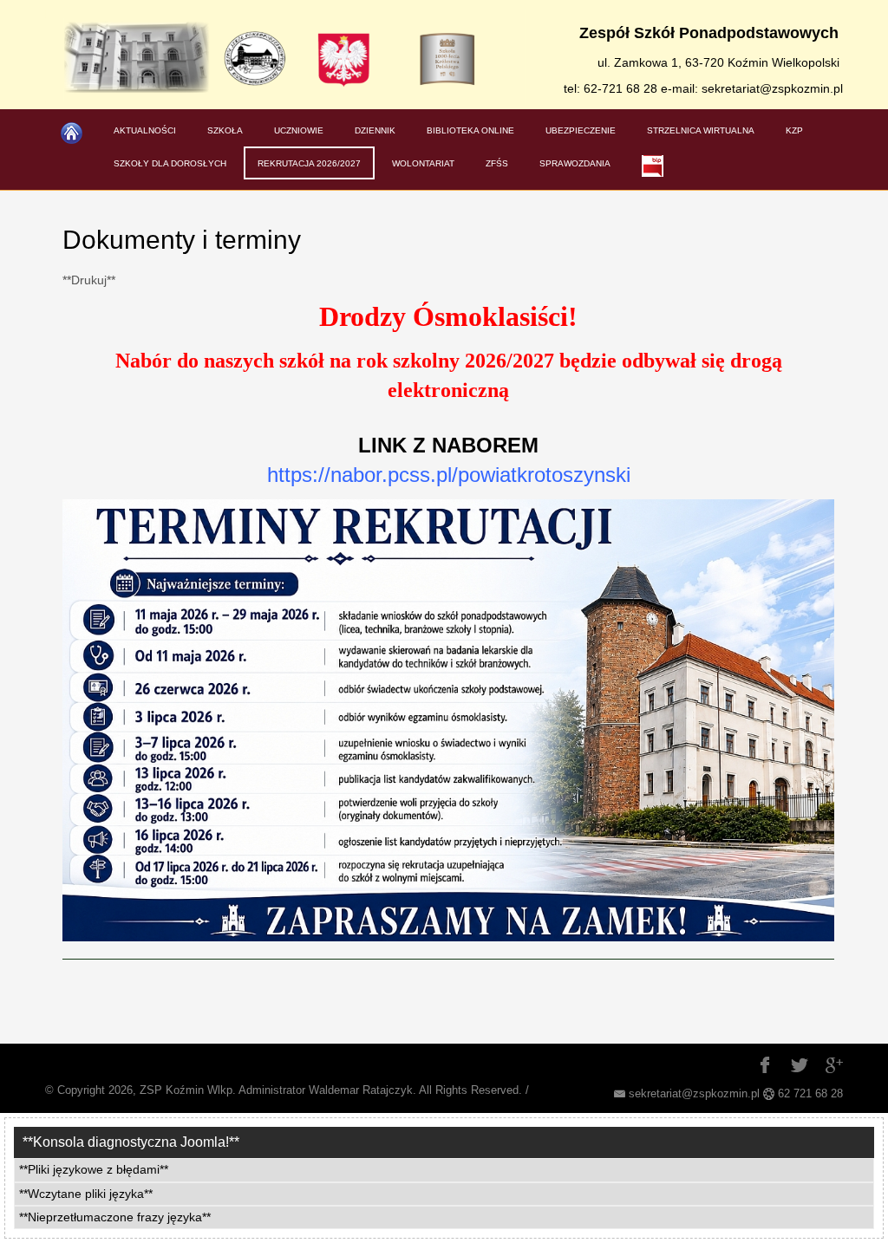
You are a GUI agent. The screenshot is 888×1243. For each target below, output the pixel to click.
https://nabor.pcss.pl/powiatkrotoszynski (448, 474)
